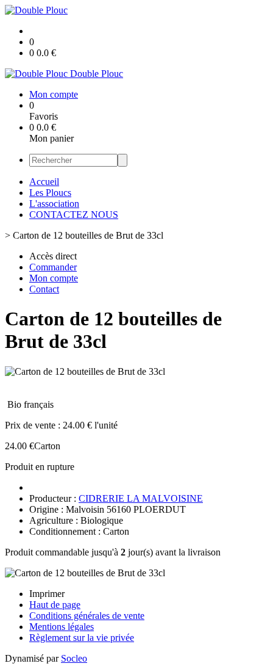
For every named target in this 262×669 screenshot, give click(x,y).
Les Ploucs (50, 192)
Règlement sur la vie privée (81, 637)
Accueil (44, 181)
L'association (54, 203)
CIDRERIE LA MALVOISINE (141, 498)
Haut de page (54, 604)
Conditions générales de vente (86, 615)
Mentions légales (61, 626)
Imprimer (47, 593)
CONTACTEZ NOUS (73, 214)
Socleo (74, 658)
